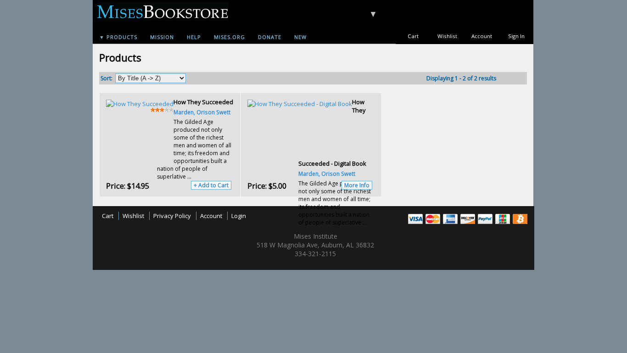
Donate (269, 37)
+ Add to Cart (211, 185)
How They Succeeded (203, 102)
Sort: (106, 78)
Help (194, 37)
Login (238, 216)
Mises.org (229, 37)
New (300, 37)
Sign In (516, 36)
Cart (413, 36)
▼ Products (118, 37)
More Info (356, 185)
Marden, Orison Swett (202, 112)
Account (481, 36)
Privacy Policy (172, 216)
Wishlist (447, 36)
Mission (162, 37)
